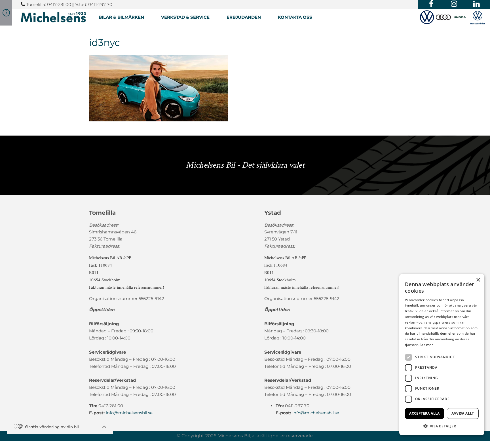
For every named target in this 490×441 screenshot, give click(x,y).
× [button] (478, 280)
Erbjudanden (244, 17)
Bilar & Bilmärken (121, 17)
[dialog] (441, 354)
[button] (442, 426)
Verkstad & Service (185, 17)
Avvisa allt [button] (462, 413)
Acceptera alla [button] (424, 413)
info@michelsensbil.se (129, 412)
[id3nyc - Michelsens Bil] (53, 17)
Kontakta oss (295, 17)
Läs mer (426, 344)
